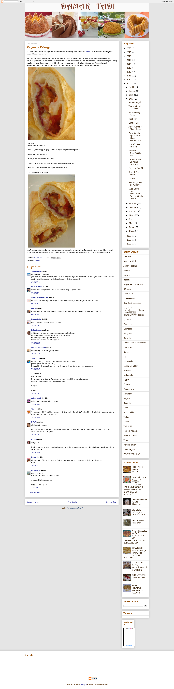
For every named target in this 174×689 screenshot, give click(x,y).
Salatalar (127, 403)
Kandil (126, 352)
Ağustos (133, 203)
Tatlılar (126, 422)
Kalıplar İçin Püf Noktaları (134, 343)
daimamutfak (36, 398)
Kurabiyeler (128, 361)
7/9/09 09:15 (35, 354)
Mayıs (132, 215)
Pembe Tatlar (36, 319)
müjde (33, 308)
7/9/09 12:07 (35, 435)
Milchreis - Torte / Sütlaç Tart (135, 153)
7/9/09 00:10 (35, 343)
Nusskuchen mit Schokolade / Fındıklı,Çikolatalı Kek (135, 194)
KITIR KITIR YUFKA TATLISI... (137, 469)
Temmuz (133, 207)
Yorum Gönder (34, 492)
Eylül (131, 99)
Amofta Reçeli (134, 102)
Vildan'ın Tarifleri (130, 435)
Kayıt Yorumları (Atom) (75, 508)
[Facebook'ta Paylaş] (58, 258)
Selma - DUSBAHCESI (39, 297)
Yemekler (127, 440)
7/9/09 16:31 (35, 465)
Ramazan (127, 394)
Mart (131, 223)
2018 (129, 52)
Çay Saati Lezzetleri (132, 303)
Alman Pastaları (130, 266)
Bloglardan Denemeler (133, 284)
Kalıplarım (128, 347)
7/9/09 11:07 (35, 417)
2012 (129, 72)
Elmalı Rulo (133, 123)
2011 (129, 76)
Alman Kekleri (129, 261)
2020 (129, 48)
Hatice (33, 457)
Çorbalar (127, 319)
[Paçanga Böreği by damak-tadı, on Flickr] (51, 141)
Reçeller (127, 398)
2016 (129, 56)
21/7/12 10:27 (36, 487)
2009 (129, 84)
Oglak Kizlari (36, 470)
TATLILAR (128, 426)
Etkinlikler (127, 329)
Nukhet (34, 439)
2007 (129, 240)
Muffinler (127, 380)
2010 (129, 80)
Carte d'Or (128, 294)
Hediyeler (127, 333)
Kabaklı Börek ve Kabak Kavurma (134, 161)
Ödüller (126, 384)
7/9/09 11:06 (35, 404)
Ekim (131, 95)
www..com (129, 628)
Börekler (36, 261)
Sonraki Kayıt (32, 502)
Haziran (133, 211)
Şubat (132, 227)
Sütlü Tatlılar (129, 412)
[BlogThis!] (54, 258)
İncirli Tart (132, 119)
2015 (129, 60)
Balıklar (126, 270)
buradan (88, 52)
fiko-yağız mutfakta (38, 347)
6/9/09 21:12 (35, 304)
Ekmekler (127, 324)
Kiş (124, 357)
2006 (129, 244)
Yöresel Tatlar (129, 445)
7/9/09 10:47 (35, 393)
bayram (126, 275)
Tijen (33, 409)
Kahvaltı (127, 338)
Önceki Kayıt (111, 502)
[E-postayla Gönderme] (48, 258)
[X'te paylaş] (56, 258)
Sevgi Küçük (36, 271)
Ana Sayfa (72, 502)
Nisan (132, 219)
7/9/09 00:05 (35, 325)
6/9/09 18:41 (35, 282)
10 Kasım (127, 256)
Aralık (132, 87)
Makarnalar (128, 375)
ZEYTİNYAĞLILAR (131, 454)
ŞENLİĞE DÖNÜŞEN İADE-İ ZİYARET (139, 512)
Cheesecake (129, 298)
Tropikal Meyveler (131, 431)
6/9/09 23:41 (35, 314)
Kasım (132, 91)
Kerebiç (131, 178)
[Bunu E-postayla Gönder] (52, 258)
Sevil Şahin (35, 358)
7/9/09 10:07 (35, 369)
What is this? (129, 645)
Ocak (131, 231)
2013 (129, 68)
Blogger (84, 685)
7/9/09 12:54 (35, 452)
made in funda (36, 287)
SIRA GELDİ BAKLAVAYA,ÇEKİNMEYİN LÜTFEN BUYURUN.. (135, 553)
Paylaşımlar (128, 389)
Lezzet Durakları (130, 366)
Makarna (127, 370)
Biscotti (126, 280)
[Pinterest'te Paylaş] (60, 258)
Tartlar (126, 417)
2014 (129, 64)
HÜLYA (34, 422)
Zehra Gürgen (36, 330)
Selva (125, 408)
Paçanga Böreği (135, 168)
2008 (129, 236)
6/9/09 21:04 (35, 293)
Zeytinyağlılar (129, 449)
